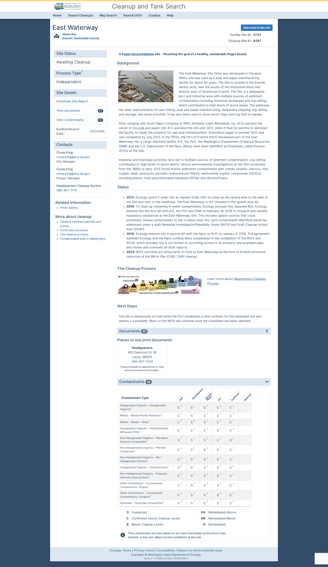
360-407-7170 (66, 190)
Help (170, 15)
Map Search (108, 15)
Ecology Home (120, 550)
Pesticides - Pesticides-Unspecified (141, 502)
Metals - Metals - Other (134, 422)
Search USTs (132, 15)
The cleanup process (74, 234)
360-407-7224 (142, 361)
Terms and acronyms (74, 230)
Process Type (68, 73)
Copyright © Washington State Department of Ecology (166, 554)
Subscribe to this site (256, 27)
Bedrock (247, 397)
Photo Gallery (69, 207)
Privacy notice (144, 550)
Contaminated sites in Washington (83, 238)
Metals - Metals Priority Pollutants (140, 415)
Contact (154, 15)
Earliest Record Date (67, 131)
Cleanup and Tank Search (148, 6)
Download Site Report (72, 101)
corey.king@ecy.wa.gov (73, 157)
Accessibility (166, 550)
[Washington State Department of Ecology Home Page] (67, 6)
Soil (180, 399)
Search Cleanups (80, 15)
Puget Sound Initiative (138, 54)
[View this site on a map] (56, 36)
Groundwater (198, 394)
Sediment (235, 397)
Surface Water (208, 396)
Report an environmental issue (200, 550)
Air (219, 399)
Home (57, 15)
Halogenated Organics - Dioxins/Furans (144, 467)
